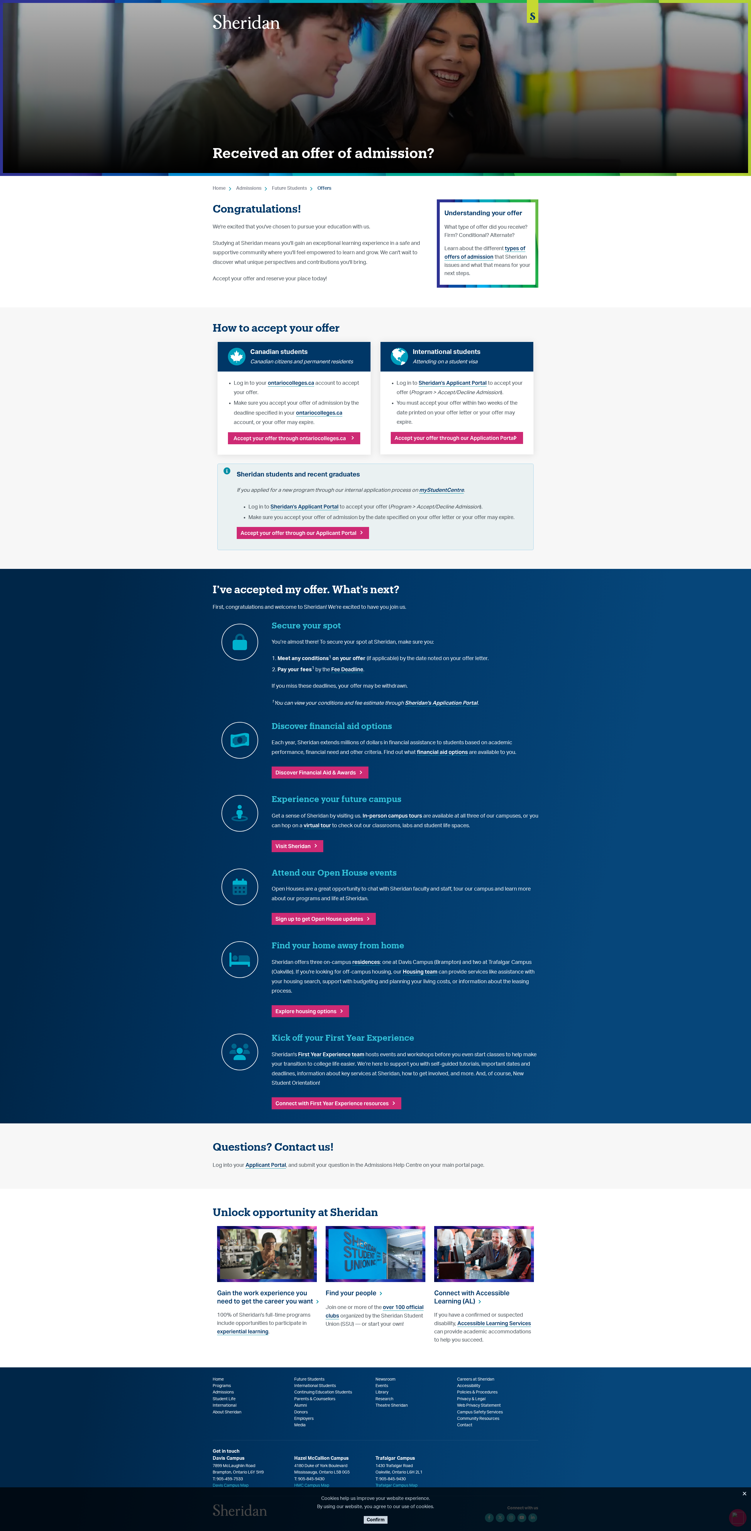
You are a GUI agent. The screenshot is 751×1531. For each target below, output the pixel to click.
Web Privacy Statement (479, 1405)
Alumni (300, 1405)
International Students (315, 1386)
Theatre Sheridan (392, 1405)
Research (384, 1399)
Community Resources (478, 1419)
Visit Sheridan (293, 846)
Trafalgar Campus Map (396, 1485)
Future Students (289, 188)
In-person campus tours (392, 815)
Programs (222, 1386)
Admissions (248, 188)
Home (219, 188)
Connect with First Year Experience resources (332, 1103)
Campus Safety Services (480, 1412)
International (224, 1405)
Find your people (351, 1293)
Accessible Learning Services (494, 1323)
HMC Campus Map (311, 1485)
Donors (301, 1412)
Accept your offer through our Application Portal (455, 438)
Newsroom (385, 1379)
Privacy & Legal (471, 1399)
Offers (324, 188)
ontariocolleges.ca (291, 382)
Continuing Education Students (323, 1392)
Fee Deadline (347, 669)
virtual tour (317, 825)
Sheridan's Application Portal (441, 702)
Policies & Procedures (477, 1392)
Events (382, 1386)
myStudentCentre (441, 489)
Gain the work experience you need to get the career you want (265, 1297)
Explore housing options (305, 1011)
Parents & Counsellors (314, 1399)
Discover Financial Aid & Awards (315, 772)
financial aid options (442, 752)
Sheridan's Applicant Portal (453, 382)
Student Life (224, 1399)
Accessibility (468, 1386)
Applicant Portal (266, 1165)
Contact (464, 1425)
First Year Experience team (331, 1054)
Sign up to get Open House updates (319, 918)
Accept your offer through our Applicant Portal (298, 533)
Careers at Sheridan (475, 1379)
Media (300, 1425)
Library (382, 1392)
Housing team (420, 971)
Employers (304, 1419)
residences (366, 962)
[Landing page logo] (246, 22)
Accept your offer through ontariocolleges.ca (290, 438)
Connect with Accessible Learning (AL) (472, 1297)
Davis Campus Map (230, 1485)
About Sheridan (227, 1412)
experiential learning (242, 1331)
